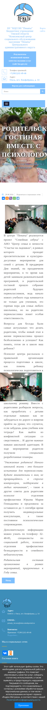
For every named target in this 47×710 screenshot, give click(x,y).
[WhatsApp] (14, 198)
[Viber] (10, 198)
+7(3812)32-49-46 (18, 73)
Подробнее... (13, 635)
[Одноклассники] (7, 198)
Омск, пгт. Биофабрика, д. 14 (24, 80)
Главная (22, 161)
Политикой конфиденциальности (23, 699)
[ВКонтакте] (3, 198)
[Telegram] (17, 198)
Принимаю (23, 705)
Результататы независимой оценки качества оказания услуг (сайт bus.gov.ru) (20, 59)
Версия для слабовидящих (23, 86)
